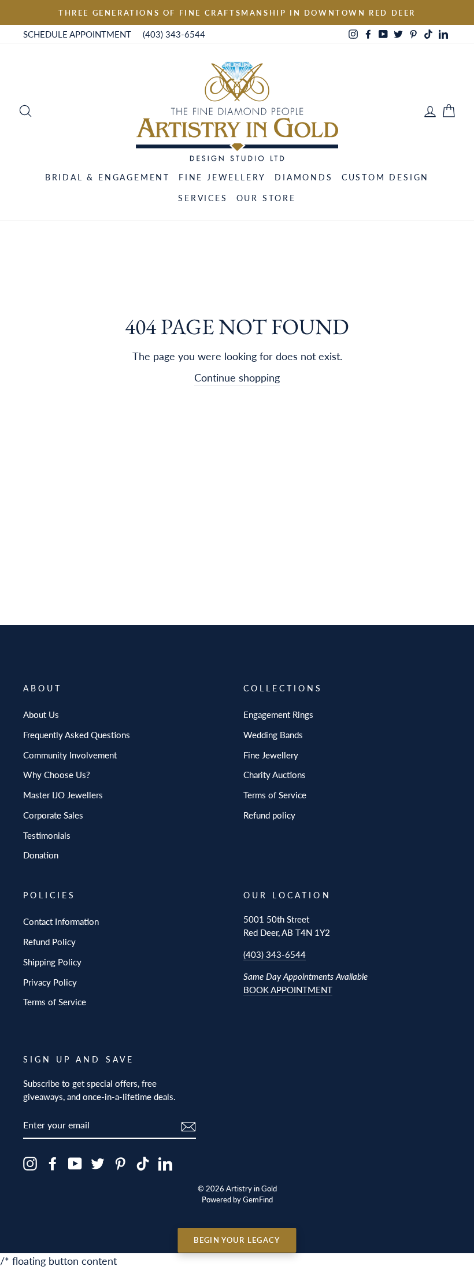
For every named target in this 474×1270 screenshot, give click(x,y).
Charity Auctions (274, 774)
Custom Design (385, 177)
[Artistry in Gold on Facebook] (53, 1163)
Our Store (266, 198)
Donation (40, 855)
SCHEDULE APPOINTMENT (77, 34)
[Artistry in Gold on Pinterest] (120, 1163)
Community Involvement (70, 755)
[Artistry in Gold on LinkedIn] (165, 1163)
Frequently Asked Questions (76, 735)
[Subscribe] (188, 1126)
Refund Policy (49, 941)
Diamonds (303, 177)
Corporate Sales (53, 815)
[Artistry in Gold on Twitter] (98, 1163)
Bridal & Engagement (107, 177)
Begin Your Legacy (237, 1240)
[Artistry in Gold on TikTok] (143, 1163)
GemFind (258, 1199)
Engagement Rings (278, 714)
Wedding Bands (273, 735)
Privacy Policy (50, 982)
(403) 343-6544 (174, 34)
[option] (237, 12)
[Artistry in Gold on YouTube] (75, 1163)
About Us (41, 714)
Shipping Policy (52, 962)
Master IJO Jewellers (63, 795)
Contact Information (61, 921)
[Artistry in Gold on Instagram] (30, 1163)
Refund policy (269, 815)
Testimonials (47, 835)
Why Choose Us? (56, 774)
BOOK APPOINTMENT (287, 989)
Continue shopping (237, 377)
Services (202, 198)
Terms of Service (274, 795)
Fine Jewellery (222, 177)
